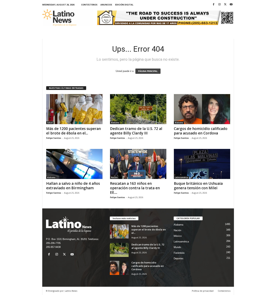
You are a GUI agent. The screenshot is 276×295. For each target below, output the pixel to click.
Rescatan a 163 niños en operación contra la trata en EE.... (135, 188)
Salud (50, 122)
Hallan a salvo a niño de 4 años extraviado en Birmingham (73, 185)
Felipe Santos (53, 138)
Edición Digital (124, 4)
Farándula (179, 252)
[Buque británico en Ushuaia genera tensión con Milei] (202, 164)
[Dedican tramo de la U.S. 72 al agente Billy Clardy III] (138, 109)
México (178, 236)
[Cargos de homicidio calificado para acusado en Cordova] (202, 109)
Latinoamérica (181, 177)
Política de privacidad (202, 290)
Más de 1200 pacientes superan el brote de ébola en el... (73, 131)
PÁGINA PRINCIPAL (148, 71)
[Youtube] (231, 4)
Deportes (178, 258)
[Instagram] (219, 4)
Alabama (115, 122)
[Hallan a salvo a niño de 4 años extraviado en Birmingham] (74, 164)
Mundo (177, 247)
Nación (114, 177)
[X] (225, 4)
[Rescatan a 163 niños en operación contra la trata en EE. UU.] (138, 164)
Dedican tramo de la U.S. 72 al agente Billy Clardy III (136, 131)
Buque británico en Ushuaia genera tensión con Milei (198, 185)
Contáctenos (89, 4)
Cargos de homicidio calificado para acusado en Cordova (200, 131)
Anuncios (106, 4)
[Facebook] (213, 4)
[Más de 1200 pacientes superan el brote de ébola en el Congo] (74, 109)
